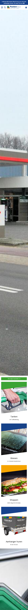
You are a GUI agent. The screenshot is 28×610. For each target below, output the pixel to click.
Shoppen (14, 485)
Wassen (14, 443)
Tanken (14, 402)
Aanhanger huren (14, 527)
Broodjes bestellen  (14, 379)
